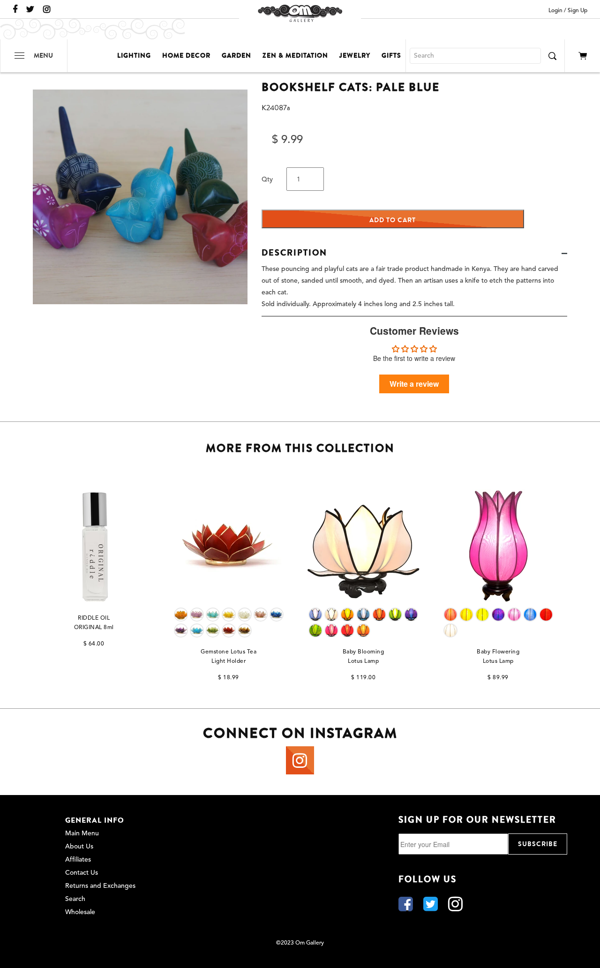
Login (555, 11)
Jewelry (354, 55)
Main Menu (82, 833)
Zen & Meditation (295, 55)
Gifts (391, 55)
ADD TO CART (392, 220)
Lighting (134, 55)
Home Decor (186, 55)
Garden (236, 55)
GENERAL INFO (94, 820)
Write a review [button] (414, 383)
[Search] (552, 55)
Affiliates (78, 859)
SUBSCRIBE (537, 844)
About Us (79, 846)
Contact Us (81, 873)
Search (75, 899)
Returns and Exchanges (100, 886)
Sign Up (577, 11)
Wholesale (80, 912)
